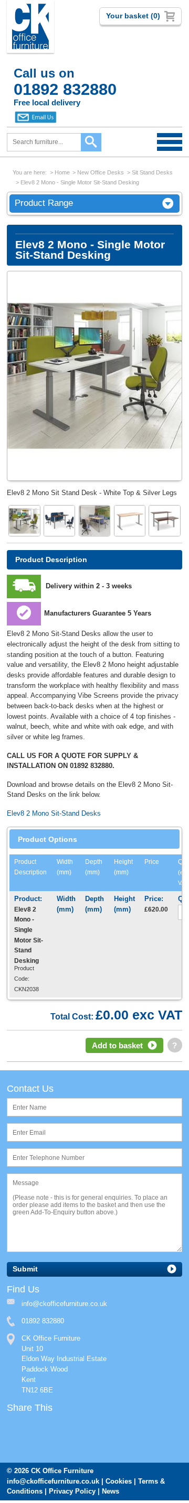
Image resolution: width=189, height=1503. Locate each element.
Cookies (119, 1481)
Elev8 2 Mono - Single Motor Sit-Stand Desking (79, 182)
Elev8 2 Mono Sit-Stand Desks (54, 813)
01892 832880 (43, 1321)
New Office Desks (100, 172)
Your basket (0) (133, 16)
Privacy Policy (72, 1491)
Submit (25, 1269)
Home (62, 172)
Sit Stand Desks (152, 172)
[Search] (91, 142)
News (110, 1491)
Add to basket (117, 1045)
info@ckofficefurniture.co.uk (53, 1481)
